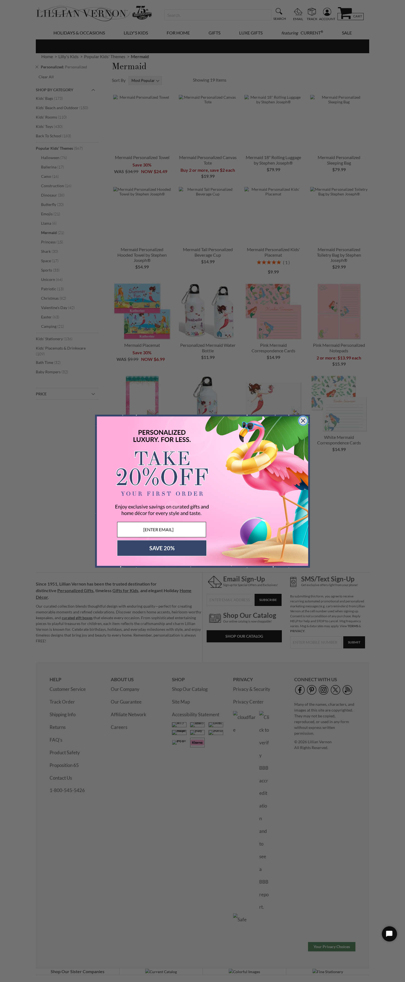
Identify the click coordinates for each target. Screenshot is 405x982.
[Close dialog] (303, 420)
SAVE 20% (162, 548)
